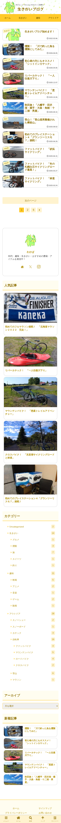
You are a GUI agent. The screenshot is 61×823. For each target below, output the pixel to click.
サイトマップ (45, 808)
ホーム (16, 808)
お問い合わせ (45, 813)
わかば (30, 252)
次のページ (30, 200)
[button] (55, 540)
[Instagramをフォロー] (39, 267)
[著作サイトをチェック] (22, 267)
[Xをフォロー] (30, 267)
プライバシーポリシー (16, 813)
